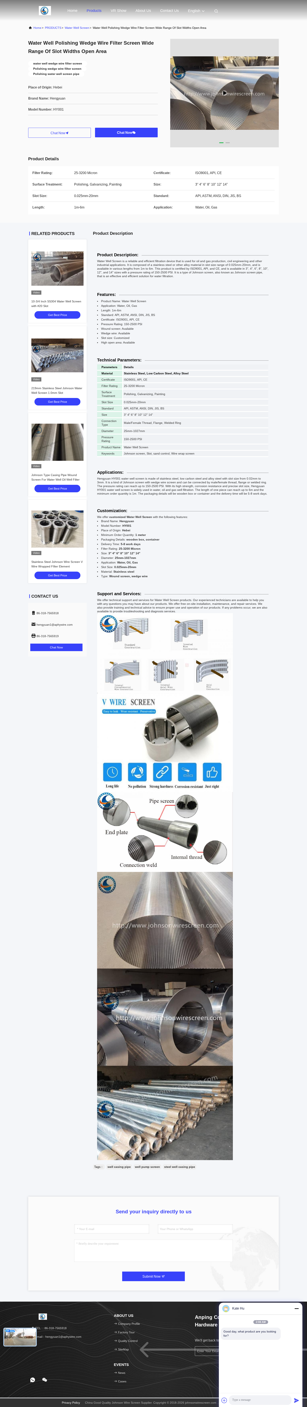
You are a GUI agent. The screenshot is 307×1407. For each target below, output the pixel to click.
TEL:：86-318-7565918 (50, 1328)
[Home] (44, 10)
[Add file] (224, 1400)
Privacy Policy (71, 1402)
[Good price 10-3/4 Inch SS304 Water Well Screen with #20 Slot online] (57, 268)
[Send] (296, 1400)
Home (72, 11)
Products (94, 11)
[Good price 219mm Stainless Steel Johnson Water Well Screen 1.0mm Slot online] (57, 355)
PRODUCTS (53, 27)
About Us (143, 11)
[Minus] (296, 1308)
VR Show (118, 11)
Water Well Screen (77, 27)
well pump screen (147, 1166)
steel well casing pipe (179, 1166)
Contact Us (169, 11)
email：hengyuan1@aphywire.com (57, 1336)
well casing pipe (119, 1166)
